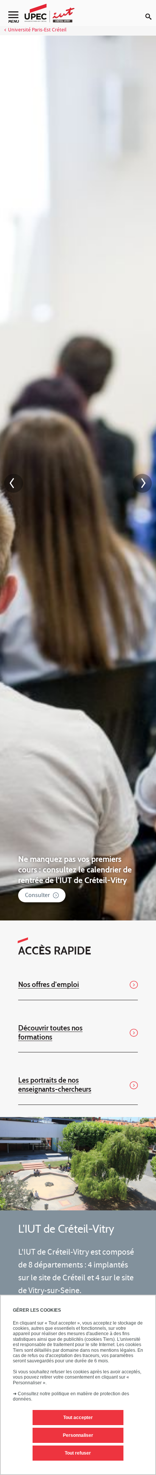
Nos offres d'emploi (48, 984)
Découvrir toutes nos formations (50, 1032)
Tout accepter (78, 1417)
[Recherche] (150, 10)
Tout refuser (78, 1453)
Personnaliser (78, 1435)
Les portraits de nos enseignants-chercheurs (54, 1084)
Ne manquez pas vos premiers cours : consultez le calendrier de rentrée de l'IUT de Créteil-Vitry (75, 869)
